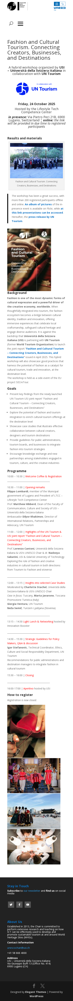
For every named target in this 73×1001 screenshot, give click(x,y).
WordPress (36, 996)
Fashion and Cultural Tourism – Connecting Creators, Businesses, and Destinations (35, 353)
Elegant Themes (35, 992)
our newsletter (32, 890)
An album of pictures (38, 204)
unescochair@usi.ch (18, 947)
